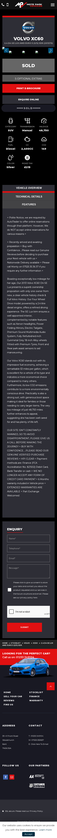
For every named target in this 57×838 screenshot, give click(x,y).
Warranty (36, 700)
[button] (51, 686)
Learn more (45, 829)
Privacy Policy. (36, 811)
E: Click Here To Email (38, 744)
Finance (34, 696)
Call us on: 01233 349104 (18, 657)
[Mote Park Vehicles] (28, 5)
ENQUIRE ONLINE (28, 99)
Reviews (9, 700)
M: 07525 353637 (36, 740)
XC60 (35, 643)
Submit (24, 627)
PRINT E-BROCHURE (28, 88)
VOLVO (27, 643)
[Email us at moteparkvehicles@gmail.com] (12, 777)
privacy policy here (28, 597)
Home (4, 643)
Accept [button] (28, 834)
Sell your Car (13, 696)
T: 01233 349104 (36, 736)
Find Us (8, 704)
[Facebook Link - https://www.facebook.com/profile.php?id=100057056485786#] (5, 777)
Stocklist (16, 643)
